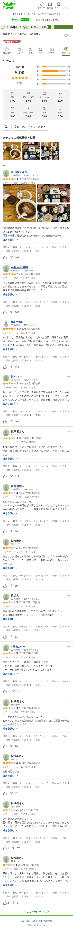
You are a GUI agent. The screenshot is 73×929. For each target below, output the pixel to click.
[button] (12, 151)
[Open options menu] (68, 172)
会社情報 (25, 921)
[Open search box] (6, 126)
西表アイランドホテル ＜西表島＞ (22, 34)
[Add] (66, 35)
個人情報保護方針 (42, 921)
